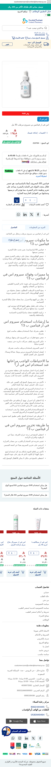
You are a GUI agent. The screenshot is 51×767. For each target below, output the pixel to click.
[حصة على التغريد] (31, 214)
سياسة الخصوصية (42, 604)
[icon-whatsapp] (12, 738)
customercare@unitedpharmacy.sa (30, 2)
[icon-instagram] (19, 738)
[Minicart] (13, 38)
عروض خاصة (44, 650)
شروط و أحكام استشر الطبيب (37, 612)
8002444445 (37, 707)
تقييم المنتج (14, 240)
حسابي (46, 592)
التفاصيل (14, 227)
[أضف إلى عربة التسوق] (16, 200)
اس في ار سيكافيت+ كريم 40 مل (39, 543)
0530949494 (37, 714)
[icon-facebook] (40, 738)
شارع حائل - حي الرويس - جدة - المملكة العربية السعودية (26, 672)
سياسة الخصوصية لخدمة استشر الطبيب (33, 608)
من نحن (46, 600)
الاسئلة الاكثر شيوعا (41, 631)
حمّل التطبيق (45, 11)
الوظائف (35, 11)
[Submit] (45, 27)
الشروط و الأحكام (42, 635)
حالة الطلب (44, 596)
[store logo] (32, 21)
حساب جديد (31, 38)
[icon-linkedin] (26, 738)
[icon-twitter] (33, 738)
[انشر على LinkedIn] (25, 214)
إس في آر (43, 119)
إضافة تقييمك (32, 133)
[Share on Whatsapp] (18, 214)
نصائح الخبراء (44, 616)
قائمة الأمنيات (19, 38)
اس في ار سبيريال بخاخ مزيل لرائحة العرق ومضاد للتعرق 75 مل (16, 543)
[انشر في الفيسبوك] (38, 214)
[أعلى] (4, 732)
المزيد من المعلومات (37, 227)
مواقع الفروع (22, 11)
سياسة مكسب (43, 654)
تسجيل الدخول (40, 38)
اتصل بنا (46, 646)
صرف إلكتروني (43, 639)
